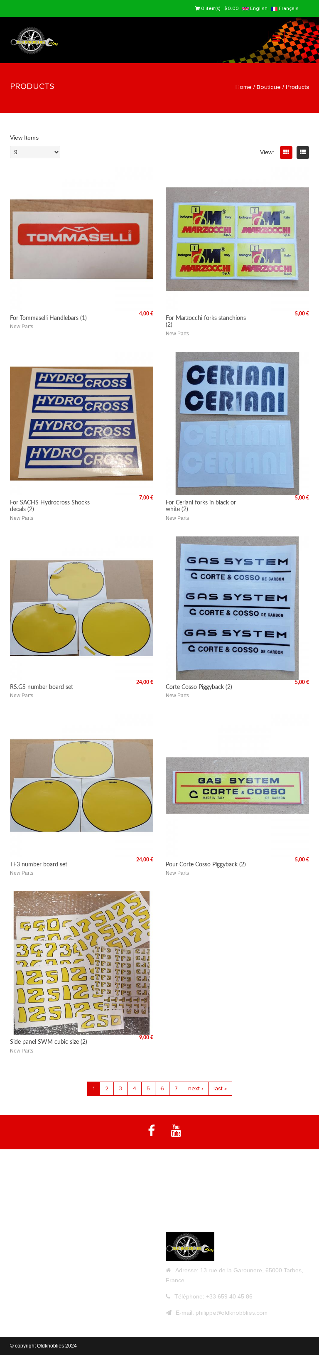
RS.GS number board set (41, 687)
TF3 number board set (38, 865)
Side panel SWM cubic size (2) (48, 1042)
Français (288, 8)
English (258, 8)
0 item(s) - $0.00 (220, 8)
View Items (24, 137)
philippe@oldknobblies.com (231, 1312)
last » (220, 1088)
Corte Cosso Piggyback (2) (199, 687)
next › (195, 1088)
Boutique (269, 87)
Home (244, 87)
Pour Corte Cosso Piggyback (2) (206, 865)
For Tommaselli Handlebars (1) (48, 318)
